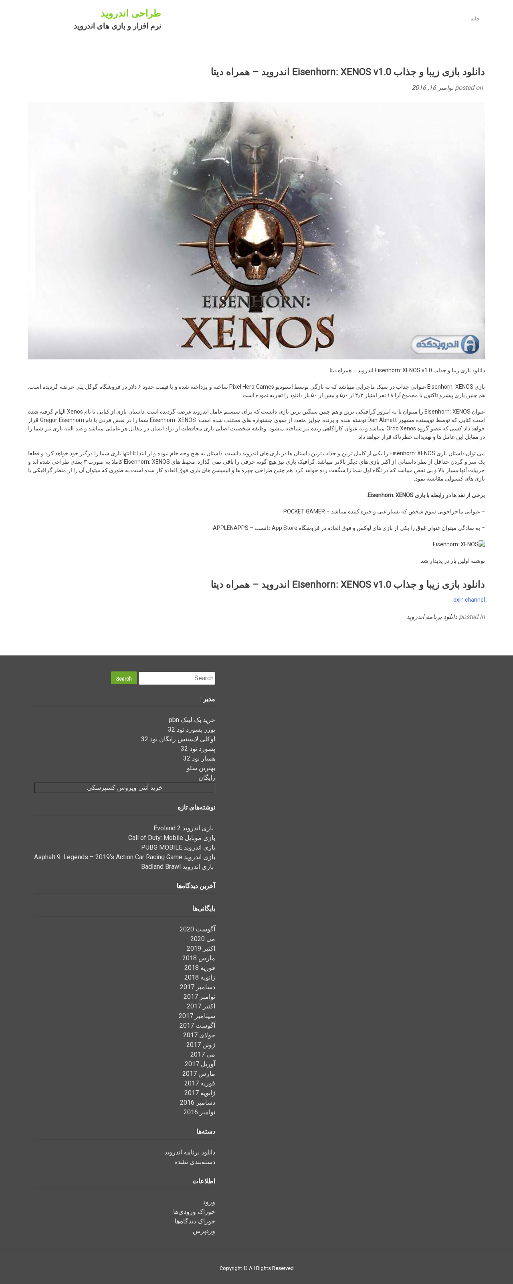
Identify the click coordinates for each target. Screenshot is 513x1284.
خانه (475, 19)
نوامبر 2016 (199, 1112)
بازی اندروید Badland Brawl (178, 866)
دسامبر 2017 (197, 987)
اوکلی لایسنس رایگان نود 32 (178, 739)
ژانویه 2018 (199, 977)
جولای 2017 (199, 1035)
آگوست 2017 (197, 1025)
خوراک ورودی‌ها (194, 1211)
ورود (209, 1202)
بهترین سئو (201, 768)
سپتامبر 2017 (197, 1016)
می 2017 (202, 1054)
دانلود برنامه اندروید (431, 617)
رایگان (206, 777)
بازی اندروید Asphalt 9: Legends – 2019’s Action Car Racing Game (124, 857)
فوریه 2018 (199, 968)
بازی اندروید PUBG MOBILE (178, 847)
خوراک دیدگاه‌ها (195, 1221)
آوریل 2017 (200, 1064)
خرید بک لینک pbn (192, 720)
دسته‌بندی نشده (194, 1162)
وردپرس (204, 1231)
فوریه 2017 (199, 1083)
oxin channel (469, 599)
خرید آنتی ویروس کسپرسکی (125, 787)
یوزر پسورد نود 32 (191, 729)
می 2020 (202, 939)
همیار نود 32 (199, 758)
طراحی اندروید (131, 13)
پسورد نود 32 (198, 749)
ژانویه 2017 (199, 1093)
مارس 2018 (198, 958)
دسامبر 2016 (197, 1102)
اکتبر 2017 (201, 1006)
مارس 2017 (198, 1073)
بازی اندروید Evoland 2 (184, 828)
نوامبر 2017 (199, 996)
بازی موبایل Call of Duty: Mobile (171, 838)
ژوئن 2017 (200, 1045)
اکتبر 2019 (201, 948)
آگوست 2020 (197, 929)
